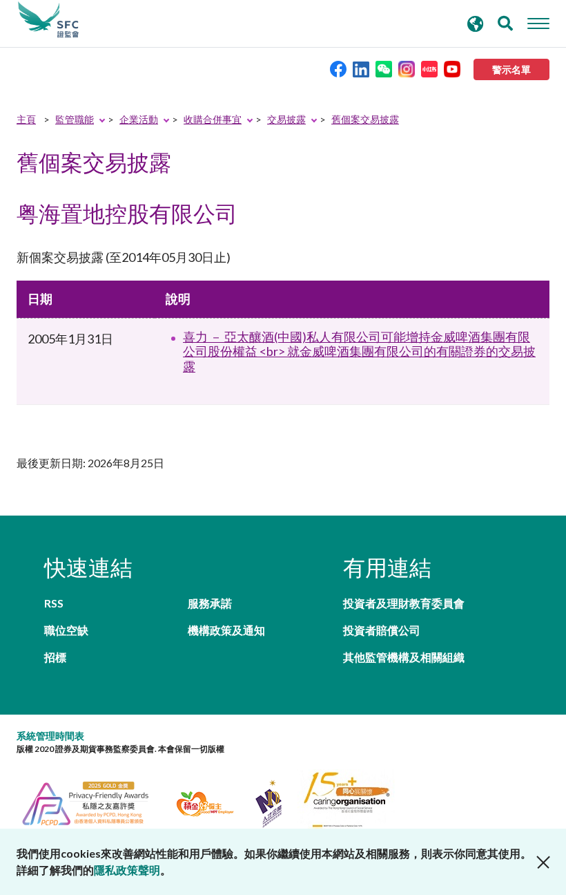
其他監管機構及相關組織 (404, 656)
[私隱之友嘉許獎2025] (93, 802)
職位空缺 (66, 630)
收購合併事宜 (213, 119)
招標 (55, 656)
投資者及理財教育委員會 (404, 603)
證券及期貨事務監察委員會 (48, 20)
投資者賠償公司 (381, 630)
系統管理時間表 (50, 736)
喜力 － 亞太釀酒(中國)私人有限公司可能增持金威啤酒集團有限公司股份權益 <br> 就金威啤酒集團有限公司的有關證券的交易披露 (359, 351)
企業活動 (138, 119)
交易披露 (286, 119)
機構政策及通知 (226, 630)
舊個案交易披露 (365, 119)
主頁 (26, 119)
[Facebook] (338, 68)
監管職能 (74, 119)
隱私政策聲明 (127, 869)
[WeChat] (383, 68)
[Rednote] (429, 68)
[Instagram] (406, 68)
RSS (54, 603)
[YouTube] (452, 68)
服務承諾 (210, 603)
